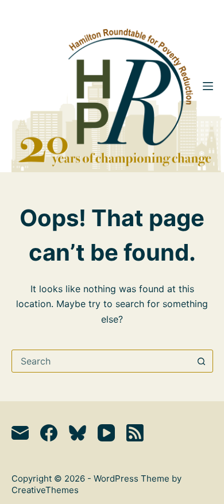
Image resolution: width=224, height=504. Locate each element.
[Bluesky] (77, 432)
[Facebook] (48, 432)
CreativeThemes (45, 489)
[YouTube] (106, 432)
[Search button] (202, 361)
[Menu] (208, 86)
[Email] (20, 432)
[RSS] (135, 432)
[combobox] (101, 361)
